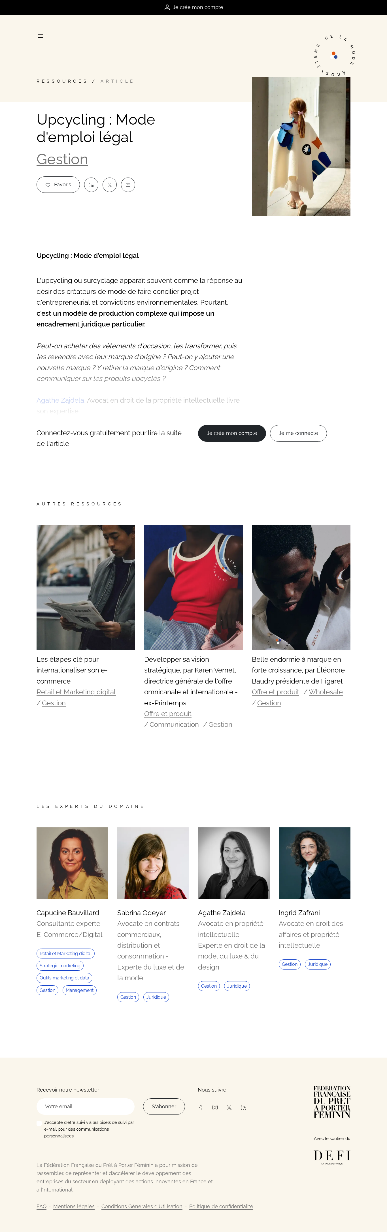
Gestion (62, 159)
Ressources (62, 81)
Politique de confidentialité (221, 1206)
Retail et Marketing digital (76, 692)
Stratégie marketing (60, 965)
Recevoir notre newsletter (68, 1090)
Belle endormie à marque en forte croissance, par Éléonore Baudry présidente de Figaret (298, 670)
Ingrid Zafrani (299, 913)
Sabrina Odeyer (141, 913)
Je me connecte (298, 433)
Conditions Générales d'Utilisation (141, 1206)
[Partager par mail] (128, 185)
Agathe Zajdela (222, 913)
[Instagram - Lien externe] (215, 1107)
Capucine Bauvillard (68, 913)
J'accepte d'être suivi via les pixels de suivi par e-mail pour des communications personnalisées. (89, 1129)
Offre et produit (168, 714)
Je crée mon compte (198, 7)
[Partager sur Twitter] (110, 185)
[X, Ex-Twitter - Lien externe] (229, 1107)
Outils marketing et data (64, 978)
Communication (174, 724)
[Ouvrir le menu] (40, 36)
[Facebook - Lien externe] (200, 1107)
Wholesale (326, 692)
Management (79, 990)
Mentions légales (74, 1206)
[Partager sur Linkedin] (91, 185)
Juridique (156, 997)
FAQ (41, 1206)
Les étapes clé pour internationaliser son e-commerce (72, 670)
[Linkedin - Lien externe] (243, 1107)
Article (118, 81)
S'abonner (164, 1106)
